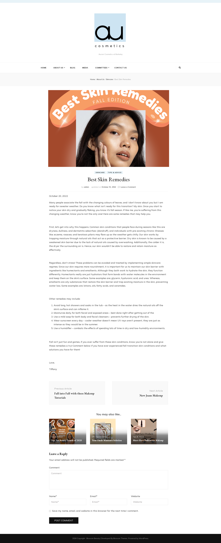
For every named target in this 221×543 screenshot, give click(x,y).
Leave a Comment (128, 187)
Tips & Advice (114, 172)
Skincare (100, 172)
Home (43, 68)
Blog (72, 68)
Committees (101, 68)
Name (53, 496)
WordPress (143, 538)
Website (135, 496)
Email (93, 496)
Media (85, 68)
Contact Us (120, 68)
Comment (54, 467)
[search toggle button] (180, 68)
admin (86, 187)
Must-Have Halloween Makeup (148, 440)
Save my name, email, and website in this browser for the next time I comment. (95, 510)
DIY (93, 437)
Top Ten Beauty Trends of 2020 (66, 440)
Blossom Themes (120, 538)
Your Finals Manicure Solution (107, 440)
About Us (58, 68)
